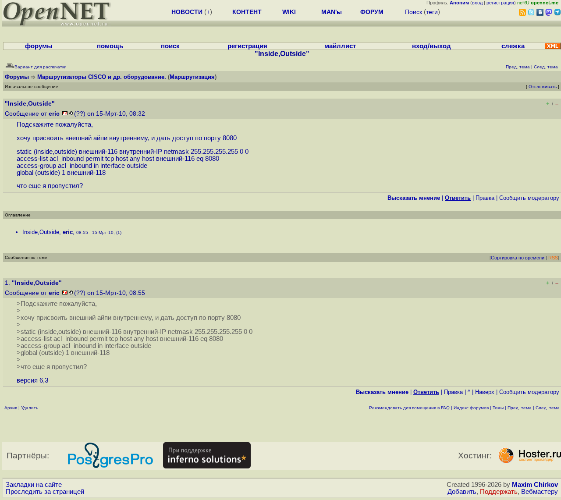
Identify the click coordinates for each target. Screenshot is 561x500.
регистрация (500, 2)
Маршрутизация (192, 77)
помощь (110, 46)
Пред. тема (520, 407)
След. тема (548, 407)
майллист (340, 46)
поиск (170, 46)
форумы (39, 46)
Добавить (461, 491)
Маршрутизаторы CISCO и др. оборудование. (101, 77)
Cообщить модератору (529, 198)
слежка (513, 46)
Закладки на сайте (34, 484)
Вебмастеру (539, 491)
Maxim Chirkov (535, 484)
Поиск (413, 11)
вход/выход (431, 46)
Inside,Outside (40, 232)
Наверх (484, 392)
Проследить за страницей (45, 491)
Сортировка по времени (517, 257)
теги (432, 11)
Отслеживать (543, 86)
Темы (498, 407)
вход (477, 2)
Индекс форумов (471, 407)
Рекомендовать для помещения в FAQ (409, 407)
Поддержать (499, 491)
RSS (553, 257)
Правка (485, 198)
